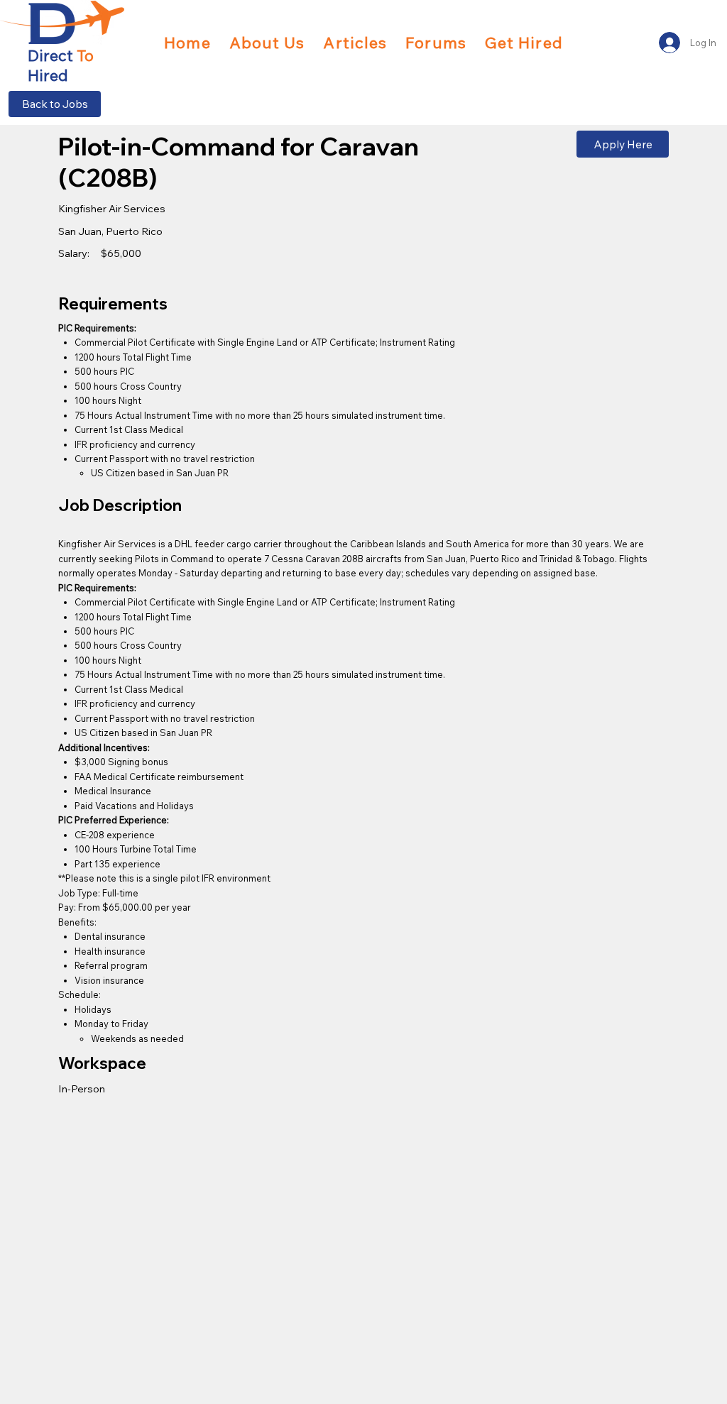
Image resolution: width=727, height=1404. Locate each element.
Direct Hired (61, 65)
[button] (524, 43)
